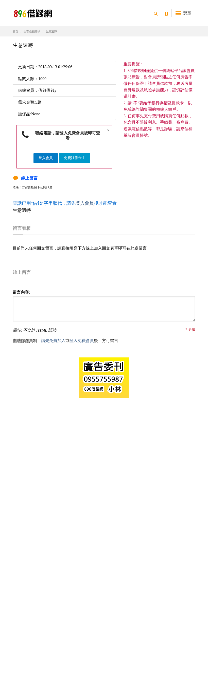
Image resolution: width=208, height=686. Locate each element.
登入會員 (46, 158)
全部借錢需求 (32, 31)
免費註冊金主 (74, 158)
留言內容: (21, 292)
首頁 (15, 31)
